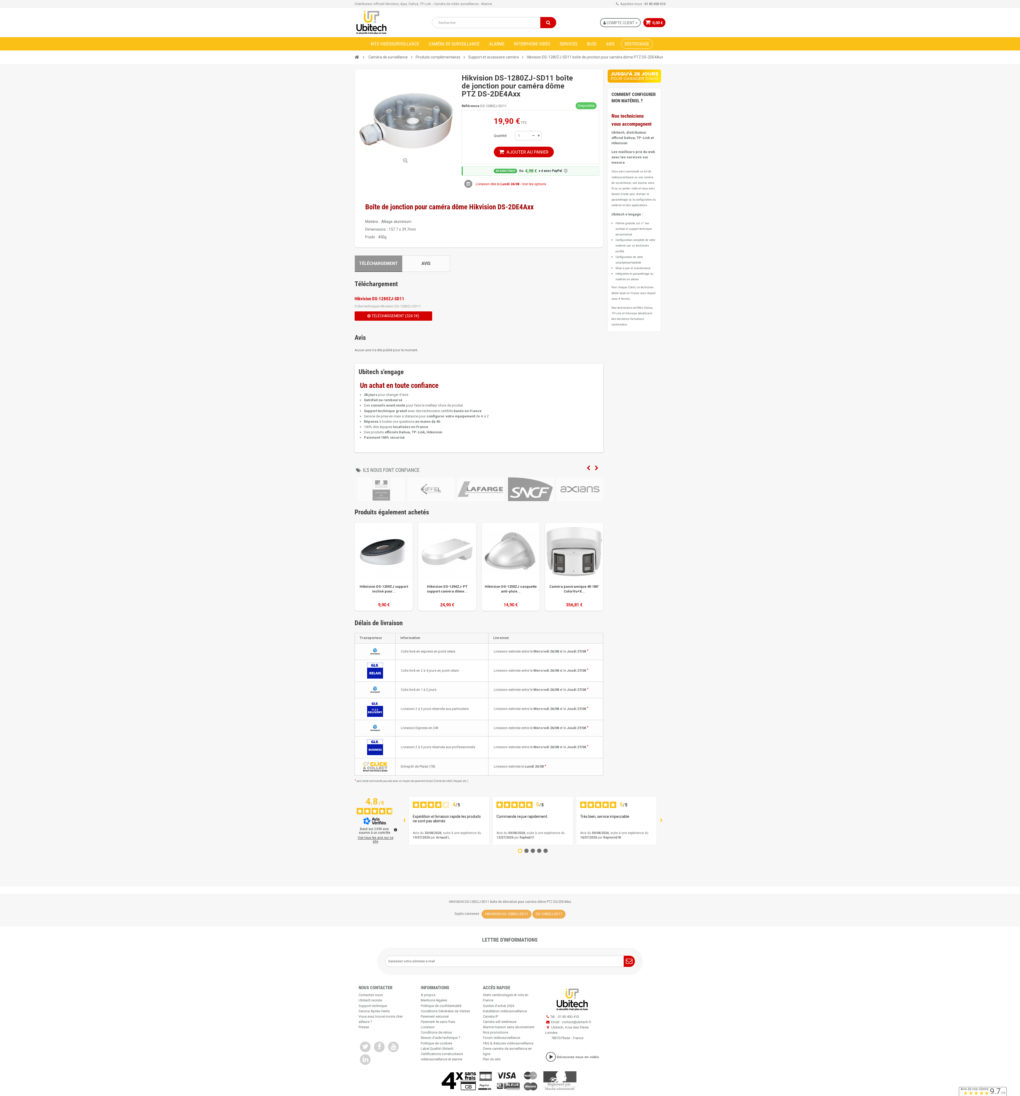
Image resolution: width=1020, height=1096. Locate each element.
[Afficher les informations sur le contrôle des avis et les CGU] (395, 830)
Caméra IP (490, 1016)
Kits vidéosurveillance (395, 43)
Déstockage (636, 43)
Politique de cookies (436, 1043)
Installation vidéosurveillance (505, 1011)
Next (597, 468)
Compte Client (620, 23)
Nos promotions (495, 1032)
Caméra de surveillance (454, 43)
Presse (364, 1027)
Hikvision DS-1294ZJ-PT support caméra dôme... (447, 589)
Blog (592, 43)
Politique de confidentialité (441, 1006)
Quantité (500, 136)
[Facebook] (379, 1047)
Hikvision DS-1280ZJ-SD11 (379, 298)
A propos (428, 995)
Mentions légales (434, 1000)
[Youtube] (393, 1047)
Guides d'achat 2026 (498, 1006)
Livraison (428, 1027)
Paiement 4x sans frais (438, 1022)
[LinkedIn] (365, 1059)
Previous (588, 468)
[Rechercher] (548, 22)
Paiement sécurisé (435, 1016)
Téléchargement (378, 263)
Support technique (373, 1006)
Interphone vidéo (532, 43)
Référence (470, 106)
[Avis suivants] (661, 820)
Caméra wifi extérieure (499, 1022)
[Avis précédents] (404, 820)
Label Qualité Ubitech (437, 1049)
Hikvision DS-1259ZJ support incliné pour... (384, 589)
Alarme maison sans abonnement (508, 1027)
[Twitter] (365, 1047)
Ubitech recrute (370, 1000)
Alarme (496, 43)
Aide (610, 43)
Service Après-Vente (374, 1011)
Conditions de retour (436, 1032)
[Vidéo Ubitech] (572, 1057)
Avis (426, 263)
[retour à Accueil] (357, 57)
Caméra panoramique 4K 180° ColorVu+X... (574, 589)
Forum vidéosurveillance (501, 1038)
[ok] (629, 961)
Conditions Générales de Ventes (445, 1011)
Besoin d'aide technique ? (440, 1038)
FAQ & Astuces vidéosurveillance (508, 1043)
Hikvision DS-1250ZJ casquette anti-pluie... (511, 589)
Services (568, 43)
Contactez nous (371, 995)
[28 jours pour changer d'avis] (634, 76)
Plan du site (491, 1059)
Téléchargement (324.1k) (395, 316)
